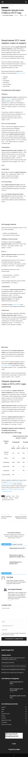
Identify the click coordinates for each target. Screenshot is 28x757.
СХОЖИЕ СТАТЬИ (6, 544)
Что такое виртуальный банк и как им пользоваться (13, 666)
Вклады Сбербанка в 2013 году (6, 517)
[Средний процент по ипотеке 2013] (5, 563)
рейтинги (11, 497)
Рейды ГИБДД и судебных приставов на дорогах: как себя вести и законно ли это (13, 658)
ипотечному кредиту (6, 365)
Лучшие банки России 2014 (17, 548)
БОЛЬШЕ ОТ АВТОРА (17, 544)
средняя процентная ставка (8, 499)
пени (22, 322)
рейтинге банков (21, 73)
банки (13, 496)
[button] (26, 2)
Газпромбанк (5, 497)
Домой (2, 5)
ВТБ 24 (17, 496)
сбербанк (16, 497)
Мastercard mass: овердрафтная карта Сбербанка (13, 669)
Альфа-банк (8, 496)
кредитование (16, 304)
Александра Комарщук (8, 15)
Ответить (8, 585)
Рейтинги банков (9, 5)
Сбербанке (8, 99)
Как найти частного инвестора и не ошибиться (12, 672)
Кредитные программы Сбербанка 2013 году (21, 517)
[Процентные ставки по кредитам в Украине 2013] (5, 556)
